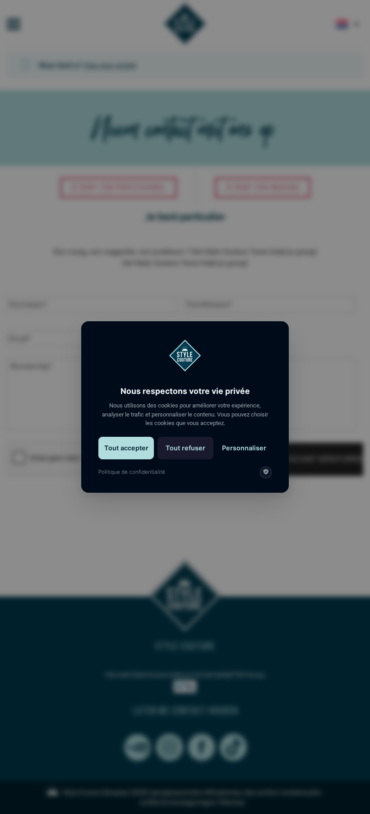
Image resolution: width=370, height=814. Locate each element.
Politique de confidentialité (131, 472)
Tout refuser (185, 448)
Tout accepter (126, 448)
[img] (266, 472)
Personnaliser (244, 448)
